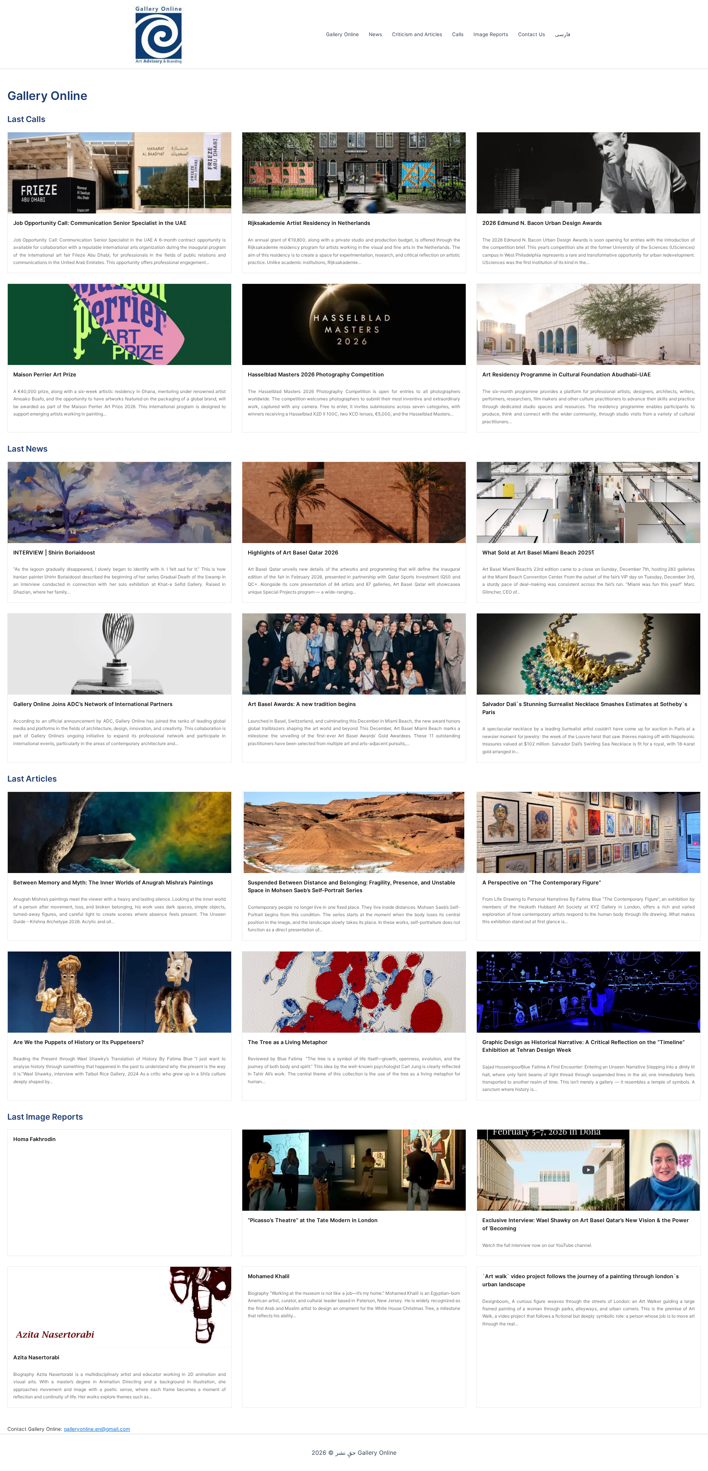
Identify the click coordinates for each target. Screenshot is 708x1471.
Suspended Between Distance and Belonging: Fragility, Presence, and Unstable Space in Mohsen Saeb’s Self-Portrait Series (351, 886)
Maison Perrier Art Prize (44, 374)
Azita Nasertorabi (36, 1357)
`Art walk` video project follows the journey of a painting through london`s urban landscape (580, 1280)
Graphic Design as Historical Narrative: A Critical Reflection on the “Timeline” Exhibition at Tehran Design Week (583, 1046)
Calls (458, 34)
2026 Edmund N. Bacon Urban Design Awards (542, 223)
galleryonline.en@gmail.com (97, 1429)
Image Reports (490, 34)
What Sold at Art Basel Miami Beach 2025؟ (538, 552)
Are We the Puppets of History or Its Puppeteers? (78, 1042)
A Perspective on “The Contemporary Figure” (541, 882)
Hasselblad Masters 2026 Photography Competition (316, 374)
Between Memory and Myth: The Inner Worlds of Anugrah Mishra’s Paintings (113, 882)
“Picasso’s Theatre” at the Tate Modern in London (313, 1220)
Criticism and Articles (417, 34)
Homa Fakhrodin (34, 1139)
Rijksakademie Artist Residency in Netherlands (309, 223)
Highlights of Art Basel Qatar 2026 (293, 552)
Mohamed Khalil (268, 1276)
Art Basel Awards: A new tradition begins (302, 704)
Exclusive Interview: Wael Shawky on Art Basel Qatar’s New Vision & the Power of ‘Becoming (585, 1224)
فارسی (562, 34)
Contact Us (531, 34)
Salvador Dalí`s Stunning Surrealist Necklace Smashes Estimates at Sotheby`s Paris (584, 708)
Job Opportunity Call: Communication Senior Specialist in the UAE (100, 223)
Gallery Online (342, 34)
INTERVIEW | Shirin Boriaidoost (54, 552)
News (375, 34)
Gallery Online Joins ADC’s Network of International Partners (93, 704)
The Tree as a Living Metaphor (287, 1042)
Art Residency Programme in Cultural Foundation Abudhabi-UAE (566, 374)
